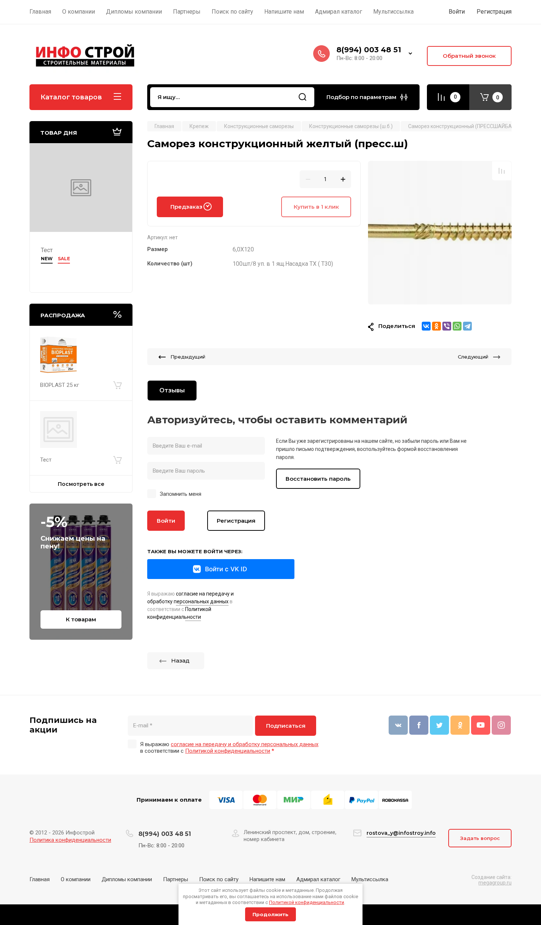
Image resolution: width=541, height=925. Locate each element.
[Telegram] (467, 326)
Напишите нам (267, 879)
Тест (47, 250)
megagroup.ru (495, 883)
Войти (166, 520)
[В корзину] (117, 385)
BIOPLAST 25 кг (59, 385)
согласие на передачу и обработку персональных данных (244, 744)
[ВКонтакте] (426, 326)
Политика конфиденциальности (70, 840)
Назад (180, 660)
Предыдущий (187, 357)
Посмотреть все (81, 484)
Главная (39, 879)
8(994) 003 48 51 (368, 49)
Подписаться (285, 725)
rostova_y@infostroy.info (401, 833)
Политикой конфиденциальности (306, 902)
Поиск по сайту (218, 879)
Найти (302, 97)
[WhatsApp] (457, 326)
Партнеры (175, 879)
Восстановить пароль (318, 478)
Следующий (473, 357)
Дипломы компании (127, 879)
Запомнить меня (180, 494)
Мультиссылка (369, 879)
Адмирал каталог (318, 879)
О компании (76, 879)
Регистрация (494, 11)
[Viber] (446, 326)
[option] (440, 232)
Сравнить (501, 170)
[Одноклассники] (436, 326)
